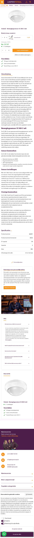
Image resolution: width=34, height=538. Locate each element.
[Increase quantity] (9, 50)
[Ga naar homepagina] (16, 2)
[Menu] (2, 2)
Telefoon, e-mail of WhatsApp (9, 436)
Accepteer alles (17, 534)
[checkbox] (6, 518)
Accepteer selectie (17, 529)
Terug (3, 5)
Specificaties (5, 230)
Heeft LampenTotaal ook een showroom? (14, 345)
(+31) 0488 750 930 (12, 454)
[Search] (30, 2)
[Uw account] (26, 2)
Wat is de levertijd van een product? (13, 363)
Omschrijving (6, 74)
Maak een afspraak (10, 287)
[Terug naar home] (8, 6)
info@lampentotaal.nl (13, 459)
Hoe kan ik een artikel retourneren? (13, 324)
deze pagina (8, 340)
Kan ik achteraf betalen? (10, 351)
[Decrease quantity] (2, 50)
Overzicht (29, 494)
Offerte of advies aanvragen (22, 55)
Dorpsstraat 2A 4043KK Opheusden (12, 466)
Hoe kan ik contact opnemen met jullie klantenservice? (13, 357)
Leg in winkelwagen (22, 50)
